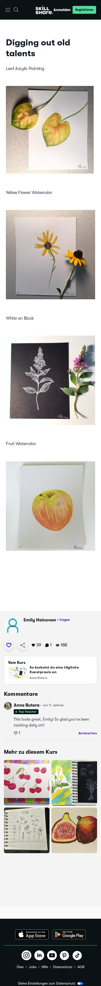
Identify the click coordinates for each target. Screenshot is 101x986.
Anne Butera (26, 705)
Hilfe (44, 967)
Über (20, 967)
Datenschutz (62, 967)
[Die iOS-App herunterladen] (32, 934)
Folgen (65, 620)
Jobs (32, 967)
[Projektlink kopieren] (22, 645)
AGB (80, 967)
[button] (8, 10)
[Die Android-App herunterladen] (69, 934)
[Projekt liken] (9, 645)
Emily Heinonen (40, 619)
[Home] (44, 9)
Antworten (87, 733)
